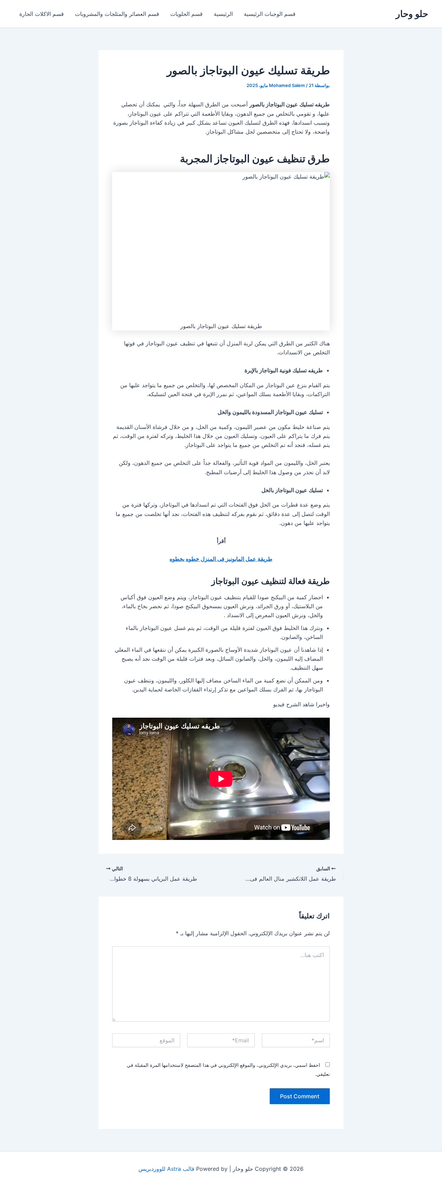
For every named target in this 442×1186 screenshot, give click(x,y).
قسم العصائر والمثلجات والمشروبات (117, 13)
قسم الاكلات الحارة (41, 13)
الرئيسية (223, 13)
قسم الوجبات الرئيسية (270, 13)
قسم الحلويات (186, 13)
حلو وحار (412, 13)
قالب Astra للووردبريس (166, 1168)
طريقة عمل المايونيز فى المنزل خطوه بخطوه (221, 558)
